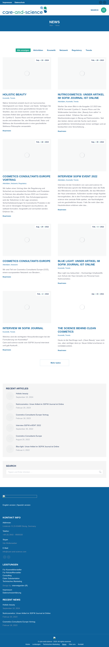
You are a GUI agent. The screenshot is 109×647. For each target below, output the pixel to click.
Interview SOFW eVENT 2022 (77, 176)
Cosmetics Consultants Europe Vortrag (32, 415)
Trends (89, 50)
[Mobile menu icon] (103, 10)
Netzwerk (64, 50)
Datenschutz (20, 2)
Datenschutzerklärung (12, 593)
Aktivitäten (38, 50)
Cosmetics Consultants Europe (26, 261)
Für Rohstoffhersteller (12, 572)
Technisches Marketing (12, 581)
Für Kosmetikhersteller (12, 570)
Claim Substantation (11, 578)
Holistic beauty (14, 94)
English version (9, 505)
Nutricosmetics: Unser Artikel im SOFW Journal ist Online (40, 404)
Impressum (7, 2)
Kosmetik (51, 50)
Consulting (7, 575)
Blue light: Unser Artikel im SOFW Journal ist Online (37, 446)
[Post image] (10, 396)
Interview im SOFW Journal (23, 328)
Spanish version (23, 505)
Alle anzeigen (23, 50)
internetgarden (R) (20, 585)
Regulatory (77, 50)
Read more (7, 131)
